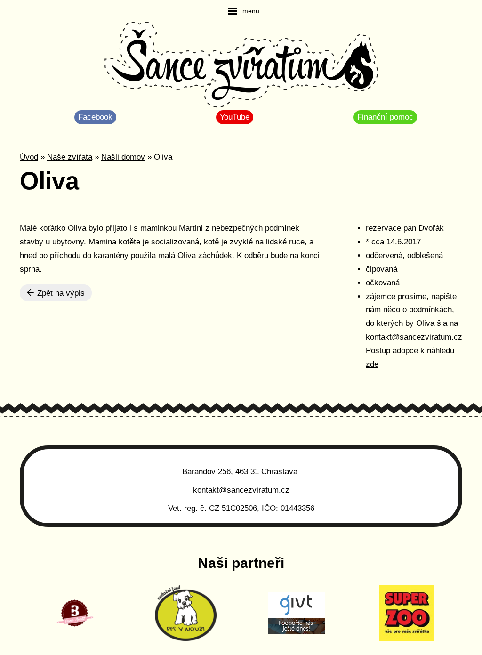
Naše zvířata (69, 157)
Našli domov (123, 157)
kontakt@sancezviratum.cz (241, 489)
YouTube (234, 117)
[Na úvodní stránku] (241, 66)
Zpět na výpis (60, 293)
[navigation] (243, 11)
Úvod (29, 157)
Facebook (95, 117)
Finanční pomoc (385, 117)
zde (372, 364)
